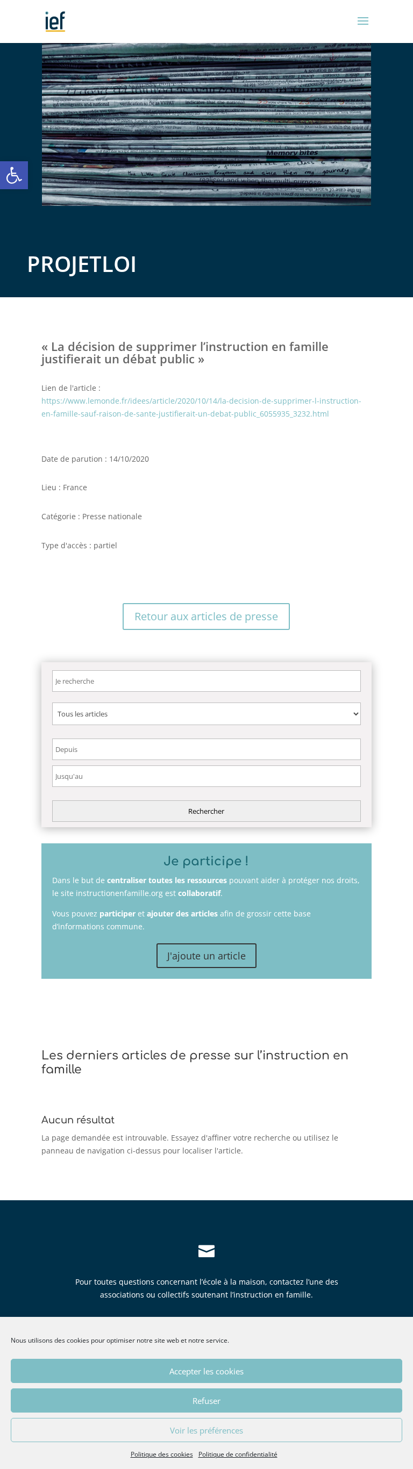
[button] (14, 175)
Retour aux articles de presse (206, 616)
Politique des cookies (162, 1454)
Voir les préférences (206, 1430)
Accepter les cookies (206, 1371)
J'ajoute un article (206, 955)
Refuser (206, 1400)
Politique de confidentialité (237, 1454)
